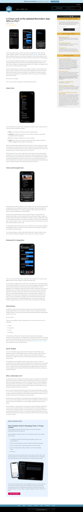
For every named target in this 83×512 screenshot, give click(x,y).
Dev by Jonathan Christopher (48, 510)
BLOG (26, 9)
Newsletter (47, 505)
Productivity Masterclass (64, 43)
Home (19, 505)
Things (14, 155)
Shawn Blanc (34, 508)
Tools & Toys (53, 508)
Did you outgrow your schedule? (66, 85)
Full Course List (62, 47)
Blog (41, 505)
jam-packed (35, 54)
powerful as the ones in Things (39, 340)
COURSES (22, 9)
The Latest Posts (69, 55)
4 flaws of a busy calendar (65, 58)
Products (30, 505)
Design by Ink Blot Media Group (34, 510)
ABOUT (18, 9)
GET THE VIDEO (14, 493)
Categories (59, 8)
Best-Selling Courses (68, 33)
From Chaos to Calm (63, 71)
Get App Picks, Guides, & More (69, 18)
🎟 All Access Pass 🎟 (64, 37)
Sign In (78, 4)
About (24, 505)
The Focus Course (47, 508)
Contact (36, 505)
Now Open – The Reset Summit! (66, 81)
